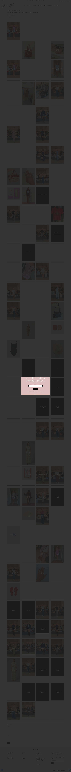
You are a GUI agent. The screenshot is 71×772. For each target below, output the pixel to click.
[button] (2, 770)
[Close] (49, 378)
